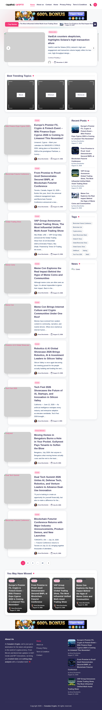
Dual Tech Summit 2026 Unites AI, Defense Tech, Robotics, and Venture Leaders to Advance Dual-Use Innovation (48, 484)
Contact (39, 655)
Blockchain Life (77, 227)
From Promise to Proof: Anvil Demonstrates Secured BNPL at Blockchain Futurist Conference (47, 179)
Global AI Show (77, 239)
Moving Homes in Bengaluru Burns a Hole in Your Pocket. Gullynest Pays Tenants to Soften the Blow (48, 442)
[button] (54, 57)
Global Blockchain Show (80, 243)
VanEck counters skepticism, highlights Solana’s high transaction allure (69, 39)
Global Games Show (79, 246)
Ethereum (51, 95)
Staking (85, 250)
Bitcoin (21, 95)
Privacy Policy (41, 648)
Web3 (87, 254)
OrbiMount (76, 250)
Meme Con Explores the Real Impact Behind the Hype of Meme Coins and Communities (83, 198)
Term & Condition (42, 652)
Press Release (40, 430)
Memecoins (52, 32)
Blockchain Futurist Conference (82, 223)
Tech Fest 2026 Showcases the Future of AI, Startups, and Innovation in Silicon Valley (48, 394)
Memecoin (81, 95)
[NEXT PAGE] (48, 563)
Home (38, 641)
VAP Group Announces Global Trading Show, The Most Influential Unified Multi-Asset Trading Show (82, 177)
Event (37, 120)
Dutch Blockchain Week (80, 235)
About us (39, 645)
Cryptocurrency (77, 231)
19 (42, 563)
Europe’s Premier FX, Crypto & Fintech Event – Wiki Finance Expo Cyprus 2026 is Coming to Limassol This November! (49, 132)
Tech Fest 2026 (77, 254)
